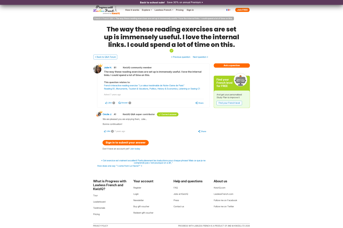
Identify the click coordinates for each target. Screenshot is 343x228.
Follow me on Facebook (225, 200)
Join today (135, 148)
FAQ (176, 187)
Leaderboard (99, 201)
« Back (105, 57)
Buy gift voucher (141, 206)
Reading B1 (109, 88)
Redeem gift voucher (143, 212)
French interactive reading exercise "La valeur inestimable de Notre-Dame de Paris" (144, 85)
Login (136, 194)
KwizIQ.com (219, 187)
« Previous (180, 57)
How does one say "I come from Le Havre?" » (119, 166)
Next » (200, 57)
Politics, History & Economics (163, 88)
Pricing (179, 10)
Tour (95, 195)
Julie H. (108, 67)
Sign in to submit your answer (126, 142)
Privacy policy (100, 226)
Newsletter (138, 200)
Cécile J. (107, 114)
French (97, 18)
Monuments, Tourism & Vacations (132, 88)
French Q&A (108, 18)
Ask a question (232, 65)
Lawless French (163, 10)
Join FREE (242, 9)
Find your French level (229, 103)
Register (137, 187)
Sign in (190, 10)
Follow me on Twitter (224, 206)
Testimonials (99, 208)
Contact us (179, 206)
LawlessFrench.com (223, 194)
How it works (132, 10)
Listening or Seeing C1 (189, 88)
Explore (146, 10)
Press (176, 200)
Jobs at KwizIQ (181, 194)
